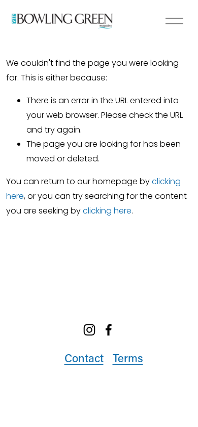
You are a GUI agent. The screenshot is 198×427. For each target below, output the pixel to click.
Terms (128, 358)
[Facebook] (109, 330)
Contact (84, 358)
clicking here (107, 211)
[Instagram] (89, 330)
